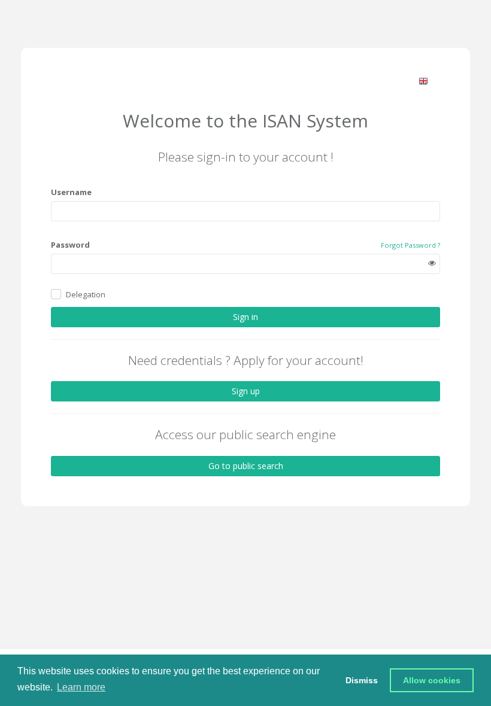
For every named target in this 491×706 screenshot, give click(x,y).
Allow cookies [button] (431, 680)
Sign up (246, 391)
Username (71, 192)
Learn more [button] (81, 687)
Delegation (85, 294)
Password (70, 244)
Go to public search (245, 465)
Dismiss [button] (361, 680)
